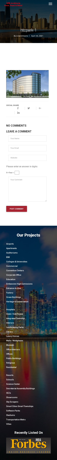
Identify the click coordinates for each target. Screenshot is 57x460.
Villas (8, 424)
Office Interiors (13, 349)
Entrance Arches (13, 288)
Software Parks (13, 411)
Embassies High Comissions (19, 284)
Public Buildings (13, 358)
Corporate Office (13, 275)
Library (9, 332)
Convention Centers (15, 270)
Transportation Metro (16, 419)
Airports (10, 244)
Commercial (12, 266)
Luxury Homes (12, 336)
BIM (8, 257)
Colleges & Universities (16, 262)
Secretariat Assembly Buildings (20, 388)
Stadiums (10, 415)
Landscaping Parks (15, 327)
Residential (11, 367)
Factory (9, 293)
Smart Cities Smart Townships (19, 406)
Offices (9, 354)
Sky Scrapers (12, 402)
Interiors (10, 323)
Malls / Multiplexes (14, 341)
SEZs (8, 393)
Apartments (11, 248)
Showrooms (11, 397)
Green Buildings (13, 297)
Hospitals (10, 309)
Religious (10, 363)
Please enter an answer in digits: (22, 166)
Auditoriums (12, 253)
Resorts (9, 375)
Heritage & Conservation (17, 302)
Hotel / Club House (14, 314)
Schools (10, 380)
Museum (10, 345)
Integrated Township (15, 318)
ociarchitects (22, 36)
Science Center (13, 384)
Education (10, 279)
